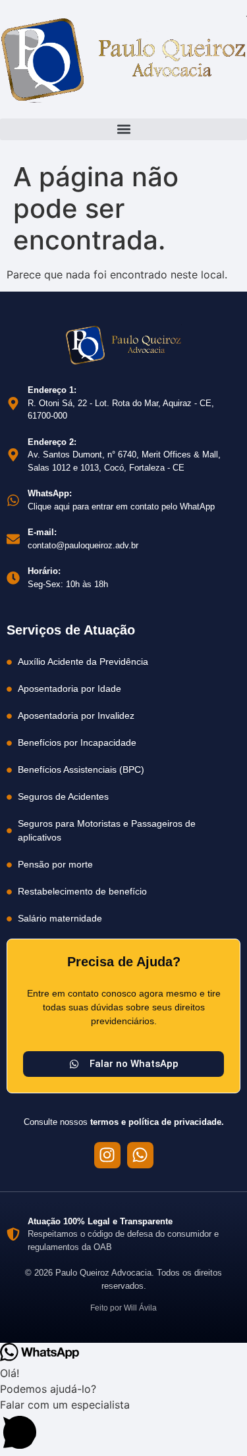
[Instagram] (107, 1155)
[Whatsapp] (140, 1155)
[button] (123, 129)
